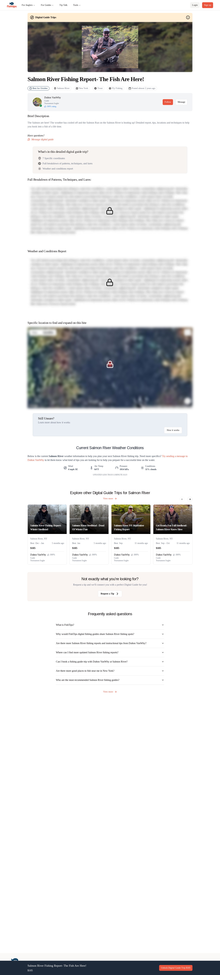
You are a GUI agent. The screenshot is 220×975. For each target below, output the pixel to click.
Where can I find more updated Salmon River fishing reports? (87, 652)
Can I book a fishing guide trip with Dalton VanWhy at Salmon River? (92, 661)
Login (195, 5)
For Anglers (27, 5)
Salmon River (63, 88)
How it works (173, 430)
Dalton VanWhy (52, 97)
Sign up (207, 5)
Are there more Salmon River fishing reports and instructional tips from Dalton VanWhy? (101, 643)
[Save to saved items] (63, 508)
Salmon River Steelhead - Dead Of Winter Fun (88, 527)
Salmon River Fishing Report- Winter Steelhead (45, 527)
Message (181, 102)
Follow (168, 102)
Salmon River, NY (38, 538)
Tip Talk (63, 5)
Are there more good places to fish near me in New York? (85, 670)
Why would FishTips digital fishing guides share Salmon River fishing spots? (95, 634)
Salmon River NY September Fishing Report (129, 527)
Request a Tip (107, 593)
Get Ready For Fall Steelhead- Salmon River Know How (171, 527)
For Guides (46, 5)
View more (108, 498)
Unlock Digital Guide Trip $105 (176, 968)
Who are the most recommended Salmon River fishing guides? (87, 680)
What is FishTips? (65, 624)
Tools (75, 5)
